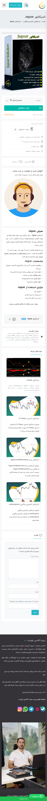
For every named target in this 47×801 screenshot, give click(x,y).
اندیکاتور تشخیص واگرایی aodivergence (24, 504)
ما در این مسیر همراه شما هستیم (34, 692)
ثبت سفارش (23, 108)
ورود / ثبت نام (15, 5)
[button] (37, 796)
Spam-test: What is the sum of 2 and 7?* (24, 602)
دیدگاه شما (34, 556)
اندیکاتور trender (33, 380)
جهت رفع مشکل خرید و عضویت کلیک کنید (29, 175)
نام (37, 582)
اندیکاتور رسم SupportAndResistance (25, 460)
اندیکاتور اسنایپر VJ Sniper (29, 418)
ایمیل (36, 592)
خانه (43, 22)
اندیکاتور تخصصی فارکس (31, 22)
